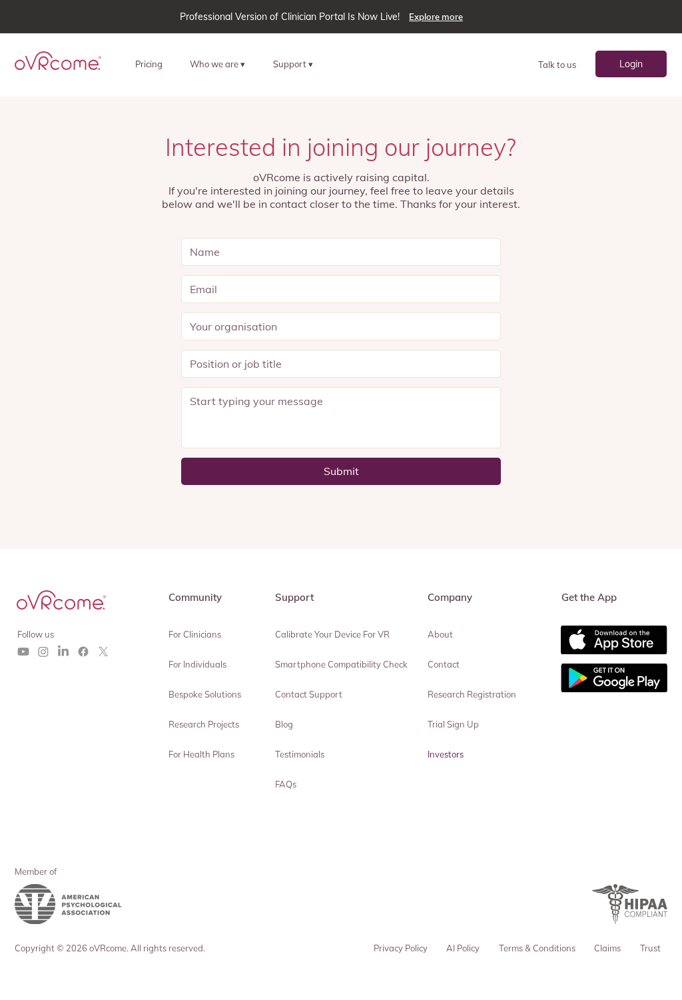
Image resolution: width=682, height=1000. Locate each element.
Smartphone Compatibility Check (341, 664)
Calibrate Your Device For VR (332, 634)
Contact (444, 664)
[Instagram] (43, 651)
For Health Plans (201, 754)
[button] (223, 63)
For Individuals (197, 664)
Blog (284, 724)
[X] (103, 651)
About (440, 634)
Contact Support (308, 694)
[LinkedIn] (63, 651)
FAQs (285, 784)
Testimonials (299, 754)
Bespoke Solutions (205, 694)
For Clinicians (195, 634)
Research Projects (204, 724)
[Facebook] (83, 651)
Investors (446, 754)
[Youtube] (23, 651)
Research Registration (472, 694)
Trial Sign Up (453, 724)
